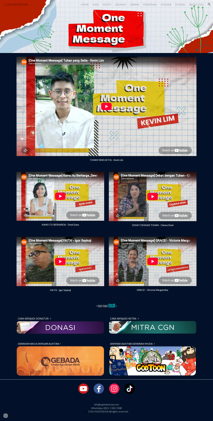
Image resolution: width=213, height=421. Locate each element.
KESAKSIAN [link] (150, 4)
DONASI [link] (180, 4)
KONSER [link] (166, 4)
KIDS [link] (96, 4)
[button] (209, 4)
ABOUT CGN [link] (196, 4)
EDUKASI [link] (120, 4)
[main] (106, 160)
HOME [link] (85, 4)
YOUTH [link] (107, 4)
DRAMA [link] (134, 4)
